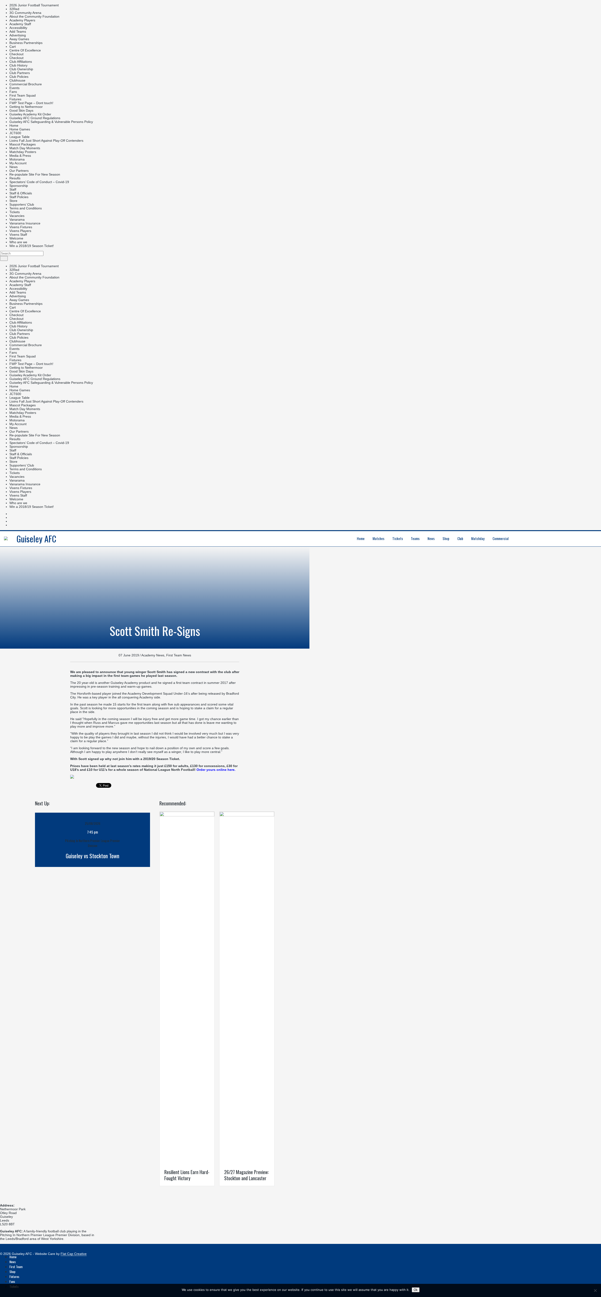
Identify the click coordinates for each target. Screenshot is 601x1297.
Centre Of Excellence (25, 50)
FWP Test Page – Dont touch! (31, 103)
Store (13, 201)
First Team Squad (22, 95)
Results (14, 178)
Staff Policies (18, 197)
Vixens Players (20, 231)
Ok (416, 1290)
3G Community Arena (25, 13)
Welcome (16, 238)
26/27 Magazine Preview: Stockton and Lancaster (246, 1175)
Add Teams (17, 31)
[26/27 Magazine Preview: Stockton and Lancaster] (247, 815)
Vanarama (17, 219)
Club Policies (18, 76)
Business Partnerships (25, 43)
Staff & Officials (20, 193)
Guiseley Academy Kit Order (30, 114)
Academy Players (22, 20)
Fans (13, 92)
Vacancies (16, 216)
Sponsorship (18, 186)
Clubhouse (17, 80)
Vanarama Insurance (24, 223)
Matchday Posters (22, 152)
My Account (18, 163)
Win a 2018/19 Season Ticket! (31, 246)
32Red (14, 9)
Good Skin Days (21, 110)
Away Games (19, 39)
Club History (18, 65)
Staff (12, 189)
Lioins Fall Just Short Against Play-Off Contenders (46, 140)
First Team (16, 1266)
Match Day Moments (24, 148)
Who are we (18, 242)
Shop (12, 1271)
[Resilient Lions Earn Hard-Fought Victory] (187, 815)
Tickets (14, 212)
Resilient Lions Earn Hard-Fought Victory (186, 1175)
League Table (19, 137)
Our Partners (19, 170)
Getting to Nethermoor (26, 107)
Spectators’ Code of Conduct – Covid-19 (39, 182)
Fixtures (15, 99)
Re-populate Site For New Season (34, 174)
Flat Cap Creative (74, 1254)
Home (13, 125)
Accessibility (18, 28)
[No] (595, 1290)
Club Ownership (21, 69)
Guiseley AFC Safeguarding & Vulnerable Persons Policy (51, 122)
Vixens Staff (18, 234)
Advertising (17, 35)
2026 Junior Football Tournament (34, 5)
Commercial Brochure (25, 84)
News (13, 167)
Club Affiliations (20, 61)
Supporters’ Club (21, 204)
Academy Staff (20, 24)
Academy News (152, 655)
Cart (12, 46)
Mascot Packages (22, 144)
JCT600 (15, 133)
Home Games (19, 129)
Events (14, 88)
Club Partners (19, 73)
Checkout (16, 54)
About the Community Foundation (34, 16)
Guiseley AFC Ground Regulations (34, 118)
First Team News (178, 655)
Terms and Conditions (25, 208)
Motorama (17, 159)
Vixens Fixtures (20, 227)
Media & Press (20, 155)
